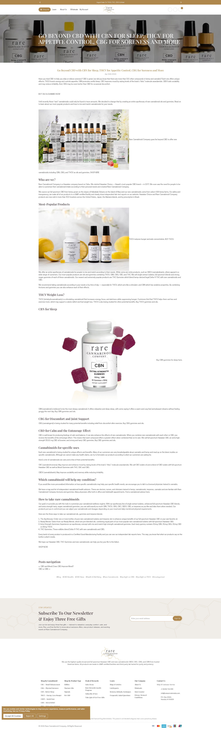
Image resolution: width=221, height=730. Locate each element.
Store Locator (139, 692)
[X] (114, 583)
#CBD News (79, 577)
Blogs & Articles (115, 685)
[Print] (110, 583)
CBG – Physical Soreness (49, 688)
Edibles (67, 685)
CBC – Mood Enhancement (50, 685)
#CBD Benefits (68, 577)
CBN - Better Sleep (47, 692)
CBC (102, 81)
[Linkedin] (118, 670)
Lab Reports (114, 688)
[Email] (106, 583)
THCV (47, 81)
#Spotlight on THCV (143, 577)
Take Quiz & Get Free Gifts (95, 697)
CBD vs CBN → (44, 569)
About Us (138, 685)
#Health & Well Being (93, 577)
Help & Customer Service (166, 685)
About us (63, 9)
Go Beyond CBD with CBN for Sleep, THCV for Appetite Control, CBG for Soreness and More (110, 70)
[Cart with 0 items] (180, 9)
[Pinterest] (118, 583)
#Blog (59, 577)
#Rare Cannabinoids (110, 577)
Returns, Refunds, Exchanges (120, 692)
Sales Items (89, 685)
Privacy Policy (24, 711)
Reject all (30, 716)
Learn (54, 9)
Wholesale (74, 9)
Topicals (67, 692)
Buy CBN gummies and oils (65, 411)
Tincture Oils (69, 688)
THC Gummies (118, 277)
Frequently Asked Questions (120, 695)
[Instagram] (108, 670)
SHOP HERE (94, 172)
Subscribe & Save (91, 694)
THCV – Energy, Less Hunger (51, 695)
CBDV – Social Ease (48, 699)
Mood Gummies (64, 467)
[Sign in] (175, 9)
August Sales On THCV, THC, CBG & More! (110, 2)
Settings (42, 716)
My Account (84, 9)
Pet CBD (67, 695)
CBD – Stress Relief (48, 703)
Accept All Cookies (13, 716)
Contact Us (161, 681)
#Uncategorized (158, 577)
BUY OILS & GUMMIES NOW (49, 94)
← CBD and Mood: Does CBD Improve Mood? (56, 566)
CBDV (165, 81)
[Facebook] (102, 583)
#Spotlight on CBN (127, 577)
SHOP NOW (43, 547)
